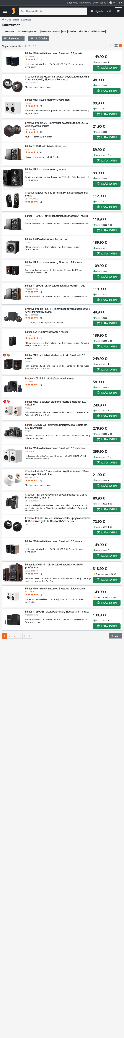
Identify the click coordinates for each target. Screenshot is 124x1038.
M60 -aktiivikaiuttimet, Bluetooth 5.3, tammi (53, 541)
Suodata (38, 38)
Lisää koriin (107, 67)
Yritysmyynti (85, 2)
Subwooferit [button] (83, 31)
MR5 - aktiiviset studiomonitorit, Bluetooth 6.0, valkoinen (55, 403)
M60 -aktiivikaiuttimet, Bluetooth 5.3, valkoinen (55, 588)
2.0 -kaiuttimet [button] (8, 31)
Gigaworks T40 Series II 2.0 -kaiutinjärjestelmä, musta (56, 194)
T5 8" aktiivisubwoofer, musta (46, 239)
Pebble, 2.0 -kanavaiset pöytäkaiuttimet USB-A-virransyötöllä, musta (57, 124)
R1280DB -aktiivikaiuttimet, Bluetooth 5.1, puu (55, 285)
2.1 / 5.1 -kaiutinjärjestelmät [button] (28, 31)
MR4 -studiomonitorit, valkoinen (47, 99)
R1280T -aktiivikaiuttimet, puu (46, 146)
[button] (112, 2)
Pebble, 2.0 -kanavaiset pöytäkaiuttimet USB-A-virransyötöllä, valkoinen (57, 473)
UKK (75, 2)
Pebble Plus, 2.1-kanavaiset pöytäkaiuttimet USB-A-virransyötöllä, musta (58, 310)
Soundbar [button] (72, 31)
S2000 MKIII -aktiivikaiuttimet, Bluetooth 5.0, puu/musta (54, 566)
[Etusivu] (13, 11)
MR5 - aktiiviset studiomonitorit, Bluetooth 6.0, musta (55, 356)
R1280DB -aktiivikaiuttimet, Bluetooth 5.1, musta (56, 216)
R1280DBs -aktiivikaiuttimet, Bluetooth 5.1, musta (57, 611)
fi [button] (119, 2)
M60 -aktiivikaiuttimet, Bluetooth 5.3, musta (53, 53)
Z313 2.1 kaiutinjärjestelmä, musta (49, 378)
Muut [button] (64, 31)
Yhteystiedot (99, 2)
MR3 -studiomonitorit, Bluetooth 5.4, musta (53, 262)
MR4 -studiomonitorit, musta (45, 169)
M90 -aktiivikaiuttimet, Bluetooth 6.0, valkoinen (55, 448)
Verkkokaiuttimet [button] (98, 31)
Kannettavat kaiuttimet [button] (50, 31)
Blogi (69, 2)
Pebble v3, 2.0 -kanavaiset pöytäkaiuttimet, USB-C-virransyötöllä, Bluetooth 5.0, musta (57, 78)
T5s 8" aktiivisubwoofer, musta (46, 332)
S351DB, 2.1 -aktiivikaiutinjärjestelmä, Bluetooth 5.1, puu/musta (56, 426)
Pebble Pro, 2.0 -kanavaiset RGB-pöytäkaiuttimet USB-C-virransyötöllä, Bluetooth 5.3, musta (57, 519)
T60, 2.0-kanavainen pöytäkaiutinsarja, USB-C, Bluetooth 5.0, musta (56, 496)
